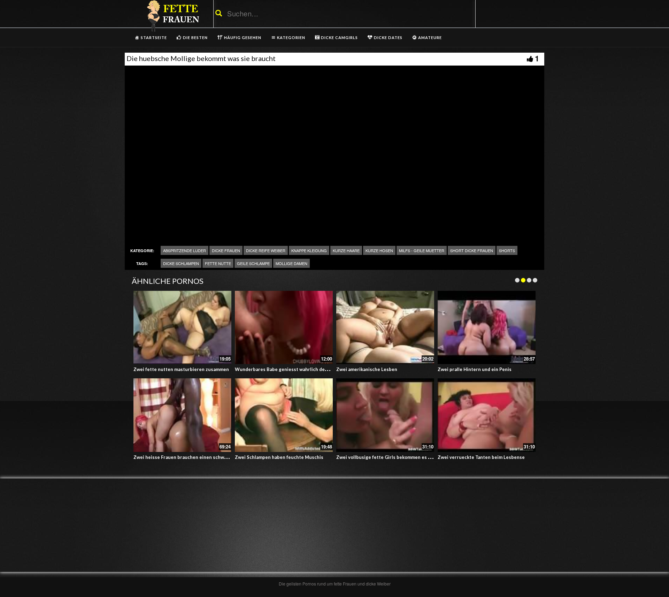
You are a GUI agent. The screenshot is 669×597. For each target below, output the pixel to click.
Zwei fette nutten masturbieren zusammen (181, 369)
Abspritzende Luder (184, 250)
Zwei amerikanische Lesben (366, 369)
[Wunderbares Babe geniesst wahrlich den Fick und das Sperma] (284, 327)
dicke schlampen (181, 263)
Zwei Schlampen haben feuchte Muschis (279, 457)
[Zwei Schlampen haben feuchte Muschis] (284, 415)
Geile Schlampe (253, 263)
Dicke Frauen (226, 250)
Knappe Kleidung (309, 250)
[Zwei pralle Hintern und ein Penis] (487, 327)
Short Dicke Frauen (471, 250)
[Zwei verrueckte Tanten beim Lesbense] (487, 415)
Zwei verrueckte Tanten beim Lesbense (481, 457)
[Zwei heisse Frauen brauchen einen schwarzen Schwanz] (182, 415)
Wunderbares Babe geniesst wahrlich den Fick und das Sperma (304, 369)
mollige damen (291, 263)
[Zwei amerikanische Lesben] (385, 327)
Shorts (507, 250)
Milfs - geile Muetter (421, 250)
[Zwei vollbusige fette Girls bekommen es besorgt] (385, 415)
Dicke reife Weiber (265, 250)
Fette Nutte (218, 263)
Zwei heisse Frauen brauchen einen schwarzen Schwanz (195, 457)
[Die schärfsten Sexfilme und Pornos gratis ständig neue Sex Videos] (172, 15)
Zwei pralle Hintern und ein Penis (475, 369)
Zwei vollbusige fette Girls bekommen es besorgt (391, 457)
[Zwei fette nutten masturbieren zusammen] (182, 327)
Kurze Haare (346, 250)
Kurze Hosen (379, 250)
